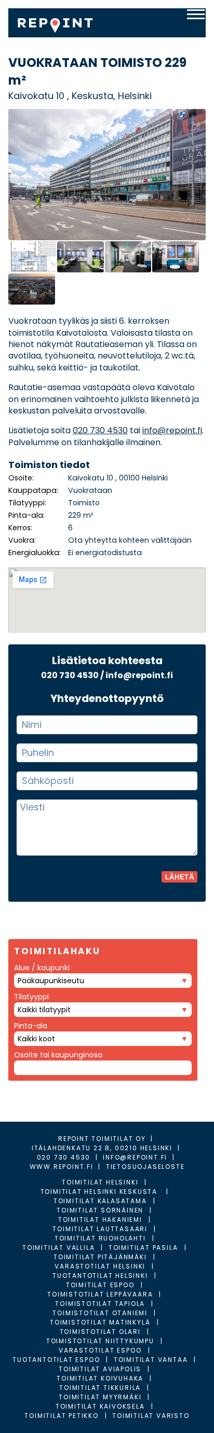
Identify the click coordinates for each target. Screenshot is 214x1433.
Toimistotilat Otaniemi (100, 1312)
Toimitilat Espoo (100, 1284)
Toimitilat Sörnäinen (100, 1210)
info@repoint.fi (172, 430)
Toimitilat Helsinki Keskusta (100, 1191)
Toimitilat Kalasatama (100, 1200)
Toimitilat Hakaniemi (100, 1219)
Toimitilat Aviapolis (100, 1369)
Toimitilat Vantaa (151, 1359)
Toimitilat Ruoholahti (100, 1238)
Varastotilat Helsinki (100, 1266)
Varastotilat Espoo (100, 1350)
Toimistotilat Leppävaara (100, 1294)
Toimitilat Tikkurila (100, 1387)
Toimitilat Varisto (150, 1415)
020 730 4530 (100, 430)
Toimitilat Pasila (143, 1247)
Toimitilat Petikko (61, 1415)
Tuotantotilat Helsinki (100, 1275)
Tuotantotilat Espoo (56, 1359)
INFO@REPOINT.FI (135, 1157)
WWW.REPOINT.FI (61, 1166)
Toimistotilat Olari (100, 1331)
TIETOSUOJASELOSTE (145, 1166)
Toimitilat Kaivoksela (100, 1406)
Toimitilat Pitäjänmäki (100, 1256)
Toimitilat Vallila (58, 1247)
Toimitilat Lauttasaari (100, 1228)
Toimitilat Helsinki (100, 1182)
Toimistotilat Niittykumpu (100, 1340)
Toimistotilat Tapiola (100, 1303)
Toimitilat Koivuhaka (100, 1378)
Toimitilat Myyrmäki (100, 1397)
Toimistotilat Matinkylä (100, 1322)
